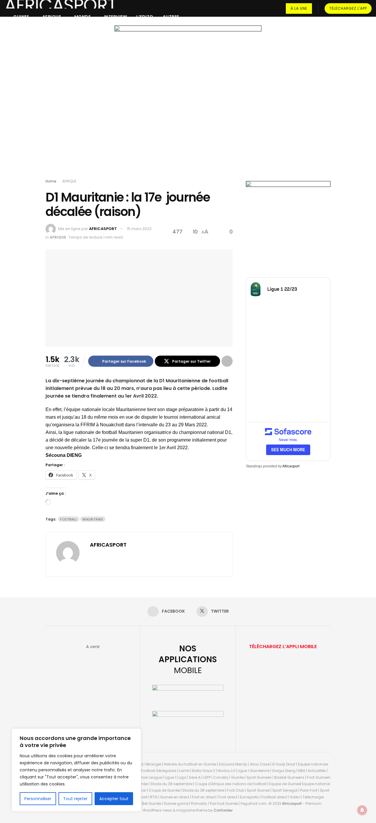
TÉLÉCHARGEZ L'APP (348, 8)
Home (51, 181)
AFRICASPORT (103, 228)
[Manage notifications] (362, 810)
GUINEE (21, 17)
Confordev (223, 810)
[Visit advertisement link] (188, 103)
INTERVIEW (115, 17)
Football (68, 519)
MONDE (82, 17)
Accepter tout (113, 799)
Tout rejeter (75, 799)
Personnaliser (37, 799)
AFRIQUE (51, 17)
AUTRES (171, 17)
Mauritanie (93, 519)
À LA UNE (299, 8)
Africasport (290, 466)
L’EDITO (144, 17)
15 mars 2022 (139, 228)
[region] (76, 770)
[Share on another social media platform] (227, 361)
